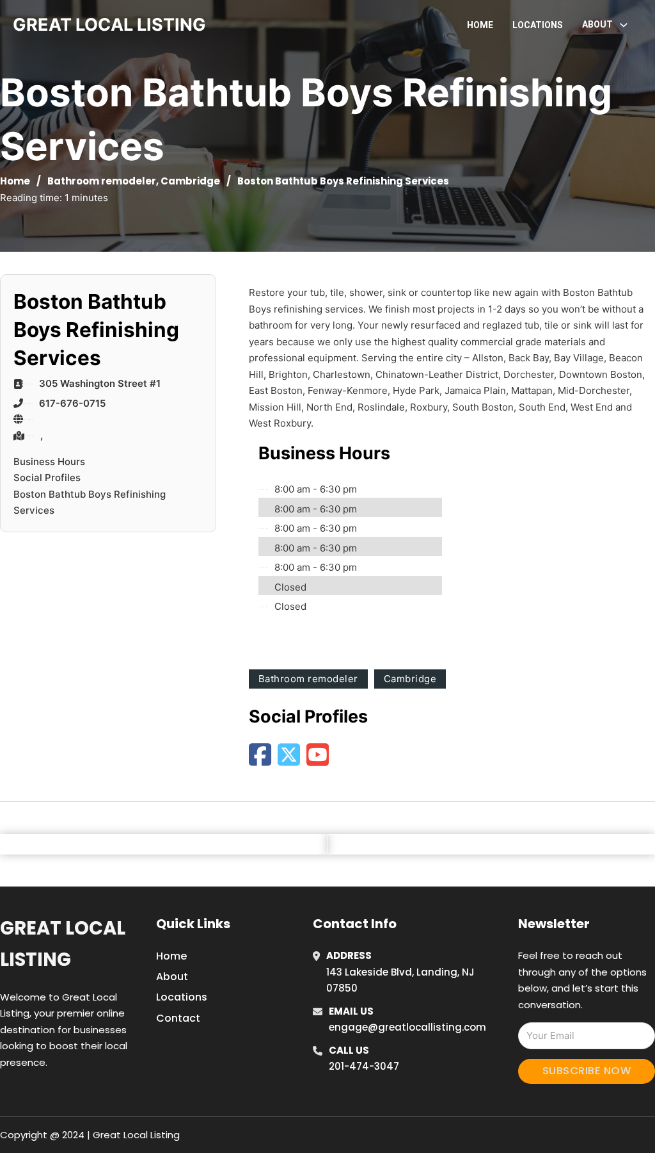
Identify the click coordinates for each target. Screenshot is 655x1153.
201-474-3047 (364, 1066)
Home (480, 25)
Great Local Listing (62, 943)
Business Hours (49, 461)
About (172, 976)
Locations (537, 25)
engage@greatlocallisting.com (407, 1027)
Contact (178, 1018)
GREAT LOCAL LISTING (109, 24)
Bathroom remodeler (101, 181)
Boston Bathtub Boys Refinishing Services (89, 502)
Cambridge (190, 181)
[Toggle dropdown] (623, 24)
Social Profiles (47, 477)
